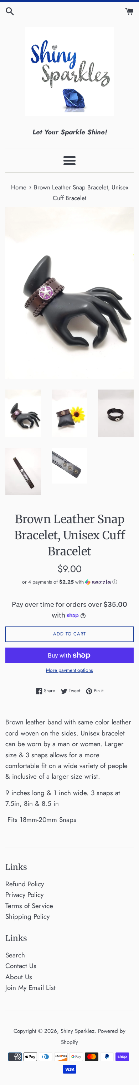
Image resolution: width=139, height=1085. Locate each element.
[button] (69, 581)
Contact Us (20, 966)
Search (15, 955)
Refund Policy (24, 884)
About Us (18, 977)
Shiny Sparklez (77, 1031)
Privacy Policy (24, 895)
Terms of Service (29, 906)
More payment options (69, 670)
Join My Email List (30, 987)
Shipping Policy (27, 916)
